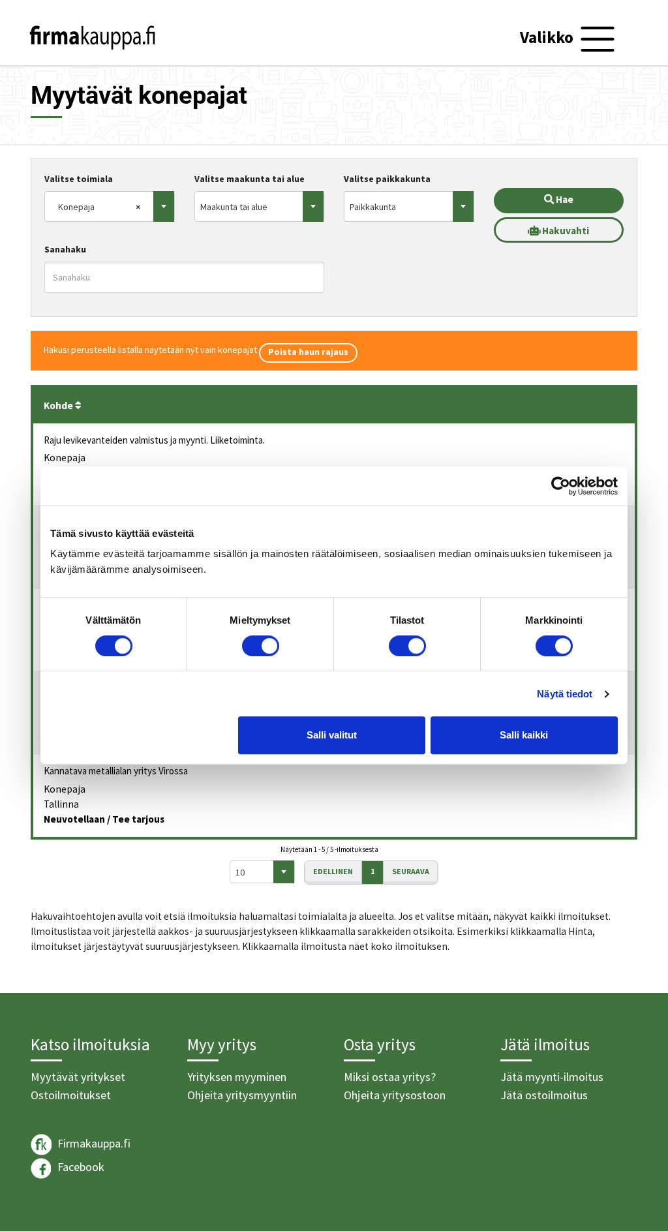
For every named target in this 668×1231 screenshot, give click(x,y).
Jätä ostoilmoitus (544, 1094)
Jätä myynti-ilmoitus (551, 1076)
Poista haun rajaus (308, 351)
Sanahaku (65, 249)
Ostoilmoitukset (71, 1094)
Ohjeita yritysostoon (395, 1094)
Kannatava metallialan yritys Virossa (116, 771)
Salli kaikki (524, 734)
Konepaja (64, 457)
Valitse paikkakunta (387, 179)
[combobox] (109, 206)
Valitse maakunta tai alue (249, 179)
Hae (563, 199)
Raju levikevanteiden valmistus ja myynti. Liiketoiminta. (154, 440)
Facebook (79, 1166)
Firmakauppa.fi (92, 1143)
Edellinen (333, 871)
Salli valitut (332, 734)
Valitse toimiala (78, 179)
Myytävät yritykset (78, 1076)
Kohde (59, 405)
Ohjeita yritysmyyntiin (242, 1094)
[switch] (260, 645)
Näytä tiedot (564, 693)
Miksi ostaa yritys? (390, 1076)
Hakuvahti (564, 230)
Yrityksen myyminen (236, 1076)
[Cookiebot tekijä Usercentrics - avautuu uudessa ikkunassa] (561, 486)
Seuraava (410, 871)
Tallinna (61, 804)
